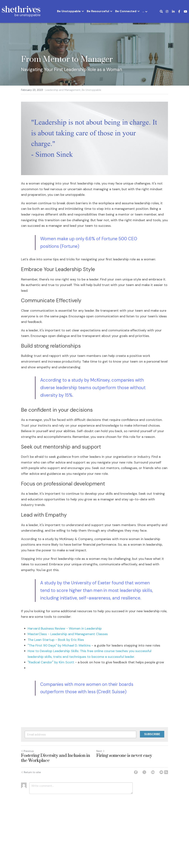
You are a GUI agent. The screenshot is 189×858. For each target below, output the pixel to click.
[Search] (161, 11)
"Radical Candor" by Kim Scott (51, 662)
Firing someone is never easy (124, 755)
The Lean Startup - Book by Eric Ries (56, 640)
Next (99, 751)
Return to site (32, 772)
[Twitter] (144, 772)
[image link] (21, 11)
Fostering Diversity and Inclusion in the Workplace (55, 758)
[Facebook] (136, 772)
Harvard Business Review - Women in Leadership (65, 628)
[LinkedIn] (153, 772)
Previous (29, 751)
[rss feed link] (166, 772)
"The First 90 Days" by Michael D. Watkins (59, 645)
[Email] (161, 772)
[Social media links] (167, 11)
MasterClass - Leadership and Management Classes (68, 634)
